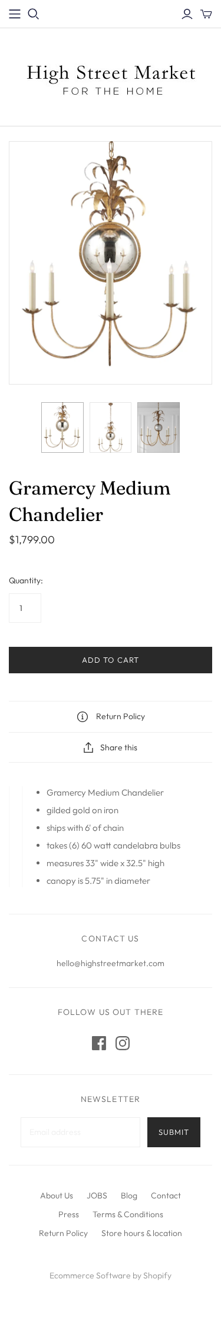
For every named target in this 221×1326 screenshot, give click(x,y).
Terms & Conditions (128, 1214)
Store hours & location (141, 1233)
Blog (129, 1195)
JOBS (97, 1195)
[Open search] (33, 14)
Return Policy (63, 1233)
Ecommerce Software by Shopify (110, 1275)
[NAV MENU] (15, 14)
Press (68, 1214)
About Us (56, 1195)
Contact (166, 1195)
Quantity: (26, 580)
